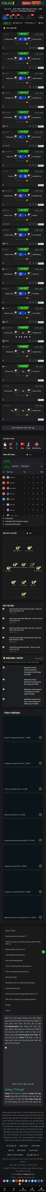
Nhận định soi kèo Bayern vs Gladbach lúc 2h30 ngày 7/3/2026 (33, 691)
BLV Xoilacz (31, 23)
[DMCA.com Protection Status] (23, 1184)
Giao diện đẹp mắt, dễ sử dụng (15, 955)
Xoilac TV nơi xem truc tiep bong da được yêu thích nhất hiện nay (23, 943)
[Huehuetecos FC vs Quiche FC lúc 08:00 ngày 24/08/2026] (23, 276)
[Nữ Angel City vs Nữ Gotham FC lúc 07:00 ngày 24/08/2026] (23, 100)
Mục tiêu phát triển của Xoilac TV (16, 936)
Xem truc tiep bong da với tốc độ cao (17, 971)
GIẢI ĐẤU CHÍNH (8, 439)
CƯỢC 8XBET (36, 3)
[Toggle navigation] (43, 3)
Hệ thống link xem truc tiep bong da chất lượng (20, 983)
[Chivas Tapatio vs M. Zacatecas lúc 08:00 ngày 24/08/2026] (23, 237)
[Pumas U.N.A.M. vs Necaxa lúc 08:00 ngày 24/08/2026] (23, 217)
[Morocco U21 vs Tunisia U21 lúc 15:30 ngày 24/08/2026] (23, 373)
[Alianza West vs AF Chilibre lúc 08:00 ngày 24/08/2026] (23, 296)
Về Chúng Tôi (11, 1146)
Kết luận (8, 1005)
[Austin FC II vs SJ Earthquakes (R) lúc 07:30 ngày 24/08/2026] (23, 158)
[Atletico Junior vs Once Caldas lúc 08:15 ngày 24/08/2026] (23, 315)
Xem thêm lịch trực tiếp (21, 428)
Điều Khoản (24, 1146)
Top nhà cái (26, 3)
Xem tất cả (38, 658)
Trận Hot (18, 23)
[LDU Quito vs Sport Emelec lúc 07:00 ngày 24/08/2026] (23, 61)
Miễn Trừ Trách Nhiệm (15, 1155)
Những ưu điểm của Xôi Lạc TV (15, 949)
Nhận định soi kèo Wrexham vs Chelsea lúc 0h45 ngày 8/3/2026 (32, 682)
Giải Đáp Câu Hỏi (33, 1155)
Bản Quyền (21, 1150)
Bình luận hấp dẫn (11, 977)
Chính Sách (36, 1146)
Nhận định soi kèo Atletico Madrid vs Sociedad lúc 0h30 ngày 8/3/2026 (32, 671)
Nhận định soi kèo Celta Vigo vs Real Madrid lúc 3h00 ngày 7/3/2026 (32, 701)
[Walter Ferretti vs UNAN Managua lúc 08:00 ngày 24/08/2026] (23, 256)
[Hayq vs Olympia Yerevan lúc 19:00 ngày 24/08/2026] (23, 412)
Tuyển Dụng (33, 1150)
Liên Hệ (11, 1150)
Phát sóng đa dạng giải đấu (14, 960)
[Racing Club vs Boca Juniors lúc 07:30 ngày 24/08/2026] (23, 139)
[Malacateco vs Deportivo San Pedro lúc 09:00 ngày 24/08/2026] (23, 354)
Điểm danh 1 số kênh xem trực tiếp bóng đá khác (21, 999)
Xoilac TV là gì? (10, 931)
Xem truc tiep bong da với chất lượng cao (18, 966)
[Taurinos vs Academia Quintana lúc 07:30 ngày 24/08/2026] (23, 178)
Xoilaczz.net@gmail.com (25, 1174)
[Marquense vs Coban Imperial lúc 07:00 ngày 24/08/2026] (23, 80)
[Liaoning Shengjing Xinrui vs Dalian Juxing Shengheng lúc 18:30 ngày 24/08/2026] (23, 393)
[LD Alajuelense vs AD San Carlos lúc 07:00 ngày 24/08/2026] (23, 41)
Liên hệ (8, 1010)
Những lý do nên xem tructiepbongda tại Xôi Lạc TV (22, 994)
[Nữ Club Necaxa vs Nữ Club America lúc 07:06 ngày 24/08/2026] (23, 119)
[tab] (5, 17)
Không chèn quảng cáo (13, 988)
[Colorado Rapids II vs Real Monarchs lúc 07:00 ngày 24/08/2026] (23, 198)
